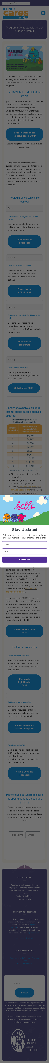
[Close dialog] (46, 498)
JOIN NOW (24, 559)
